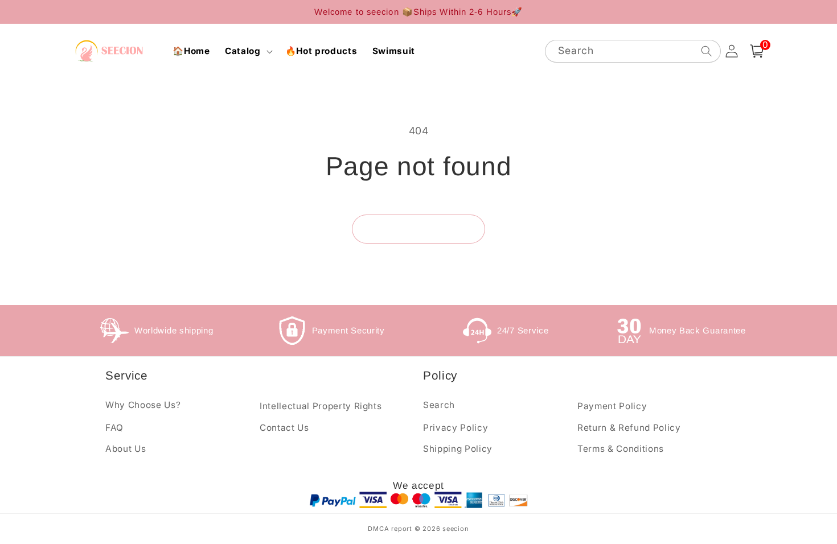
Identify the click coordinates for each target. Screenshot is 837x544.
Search (439, 404)
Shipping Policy (458, 448)
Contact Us (284, 427)
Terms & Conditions (620, 448)
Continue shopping (418, 228)
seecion (455, 529)
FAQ (114, 427)
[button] (248, 51)
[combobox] (632, 51)
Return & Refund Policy (629, 427)
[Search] (706, 50)
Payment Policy (612, 406)
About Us (125, 448)
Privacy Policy (455, 427)
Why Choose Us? (142, 404)
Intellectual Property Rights (320, 406)
